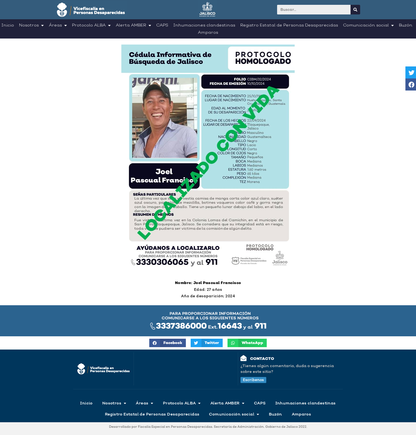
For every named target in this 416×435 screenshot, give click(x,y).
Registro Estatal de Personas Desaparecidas (289, 25)
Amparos (208, 32)
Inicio (7, 25)
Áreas (55, 25)
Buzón (405, 25)
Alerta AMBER (131, 25)
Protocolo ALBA (89, 25)
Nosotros (29, 25)
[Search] (355, 9)
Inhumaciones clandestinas (204, 25)
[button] (253, 380)
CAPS (162, 25)
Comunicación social (366, 25)
